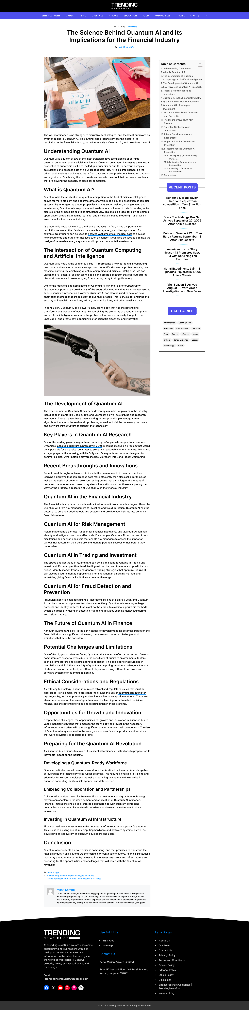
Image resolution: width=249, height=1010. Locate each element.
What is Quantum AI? (174, 72)
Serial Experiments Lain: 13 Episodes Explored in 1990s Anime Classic (182, 272)
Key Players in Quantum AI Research (182, 87)
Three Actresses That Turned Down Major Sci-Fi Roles (74, 878)
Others (167, 340)
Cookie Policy (167, 965)
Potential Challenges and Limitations (177, 129)
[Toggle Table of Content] (199, 64)
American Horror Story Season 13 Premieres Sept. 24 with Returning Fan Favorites (182, 254)
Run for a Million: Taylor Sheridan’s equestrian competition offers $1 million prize (182, 202)
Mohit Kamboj (126, 47)
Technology (131, 26)
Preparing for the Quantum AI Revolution (179, 150)
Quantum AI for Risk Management (181, 101)
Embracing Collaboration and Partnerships (182, 163)
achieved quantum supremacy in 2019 (79, 445)
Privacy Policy (167, 955)
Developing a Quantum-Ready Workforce (183, 157)
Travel (180, 15)
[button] (206, 15)
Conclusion (170, 175)
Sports (194, 15)
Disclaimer (165, 979)
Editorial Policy (167, 970)
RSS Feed (108, 940)
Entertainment (51, 15)
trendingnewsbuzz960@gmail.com (66, 978)
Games (70, 15)
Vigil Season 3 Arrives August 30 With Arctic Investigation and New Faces (182, 288)
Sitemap (108, 945)
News (83, 15)
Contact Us (165, 950)
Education (130, 15)
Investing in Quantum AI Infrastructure (180, 170)
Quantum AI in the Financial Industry (182, 98)
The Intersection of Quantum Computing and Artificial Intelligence (182, 78)
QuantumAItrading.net (87, 566)
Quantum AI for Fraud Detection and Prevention (181, 114)
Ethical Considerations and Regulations (178, 136)
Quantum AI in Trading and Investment (177, 107)
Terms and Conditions (172, 960)
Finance (113, 15)
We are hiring (167, 993)
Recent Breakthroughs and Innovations (177, 92)
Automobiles (162, 15)
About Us (164, 940)
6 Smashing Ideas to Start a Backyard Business (70, 875)
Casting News (185, 323)
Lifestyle (97, 15)
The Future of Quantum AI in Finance (178, 121)
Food (146, 15)
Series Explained (181, 340)
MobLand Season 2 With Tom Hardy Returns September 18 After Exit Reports (182, 236)
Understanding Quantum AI (177, 68)
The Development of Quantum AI (180, 83)
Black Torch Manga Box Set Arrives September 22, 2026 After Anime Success (182, 220)
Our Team (164, 945)
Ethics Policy (166, 974)
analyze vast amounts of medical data (110, 233)
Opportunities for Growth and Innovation (179, 143)
